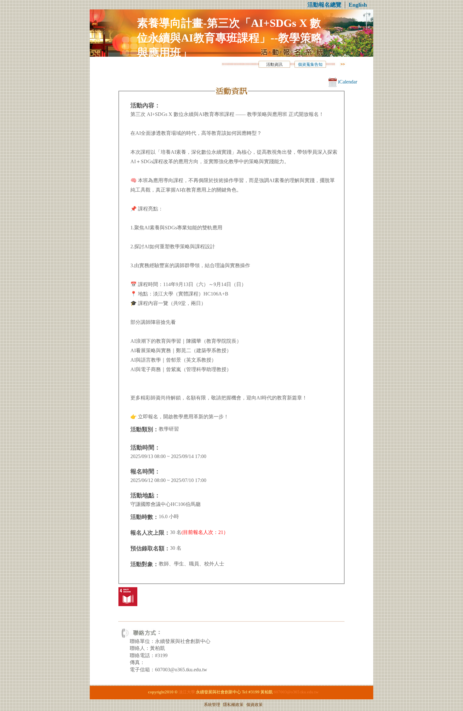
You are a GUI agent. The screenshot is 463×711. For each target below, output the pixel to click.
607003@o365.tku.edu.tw (296, 692)
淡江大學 (187, 692)
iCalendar (347, 81)
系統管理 (212, 704)
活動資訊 (274, 64)
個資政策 (254, 704)
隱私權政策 (233, 704)
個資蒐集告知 (310, 64)
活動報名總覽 (324, 5)
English (358, 5)
